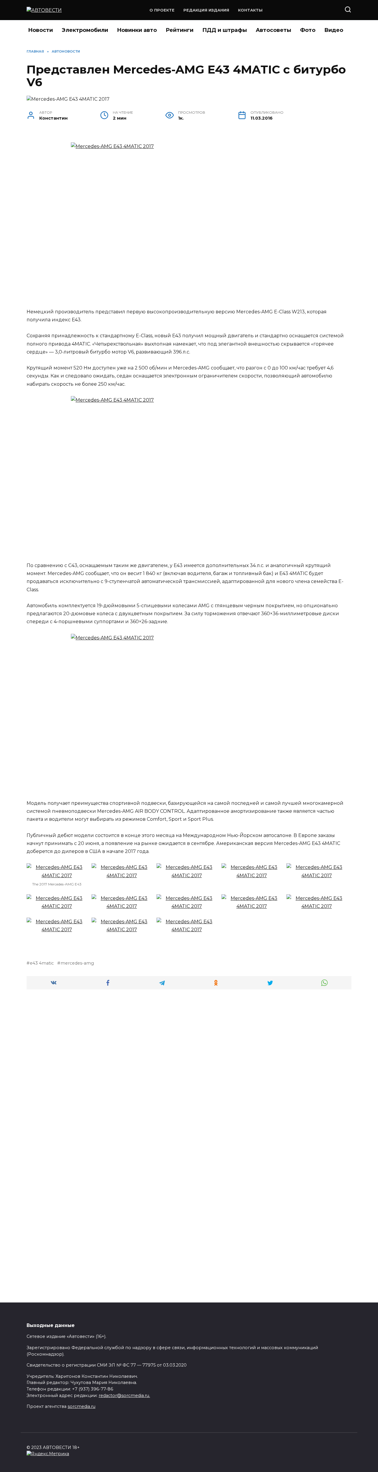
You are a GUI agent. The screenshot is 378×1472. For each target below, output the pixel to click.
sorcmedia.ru (81, 1406)
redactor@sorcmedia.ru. (124, 1395)
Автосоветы (273, 30)
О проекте (162, 10)
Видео (333, 30)
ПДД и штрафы (224, 30)
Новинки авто (137, 30)
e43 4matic (42, 963)
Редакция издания (206, 10)
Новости (40, 30)
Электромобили (85, 30)
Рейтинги (179, 30)
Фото (307, 30)
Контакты (250, 10)
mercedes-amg (77, 963)
